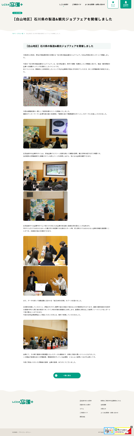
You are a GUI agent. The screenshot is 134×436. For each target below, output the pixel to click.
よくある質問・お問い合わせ (95, 4)
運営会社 (82, 417)
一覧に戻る (67, 375)
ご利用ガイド (76, 4)
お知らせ (103, 409)
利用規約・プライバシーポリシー (21, 432)
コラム (82, 409)
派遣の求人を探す (85, 405)
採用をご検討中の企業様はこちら (111, 401)
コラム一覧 (20, 33)
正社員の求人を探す (86, 401)
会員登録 (103, 405)
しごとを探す (63, 4)
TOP (13, 33)
